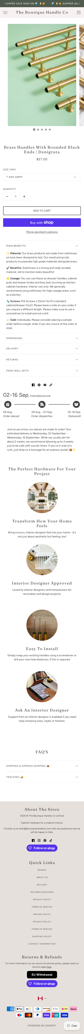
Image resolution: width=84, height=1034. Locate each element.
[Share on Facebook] (33, 384)
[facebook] (33, 840)
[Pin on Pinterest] (39, 384)
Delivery (42, 884)
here (48, 967)
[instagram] (39, 840)
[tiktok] (51, 840)
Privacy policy (42, 921)
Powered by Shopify (42, 1025)
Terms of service (42, 929)
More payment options (42, 232)
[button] (51, 384)
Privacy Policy (42, 899)
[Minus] (7, 196)
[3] (46, 129)
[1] (38, 129)
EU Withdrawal (42, 974)
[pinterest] (45, 840)
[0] (34, 129)
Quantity (9, 189)
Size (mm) (9, 169)
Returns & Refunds (42, 892)
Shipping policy (42, 936)
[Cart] (79, 12)
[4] (49, 129)
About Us (42, 877)
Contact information (42, 944)
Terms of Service (42, 907)
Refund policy (42, 914)
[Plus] (24, 196)
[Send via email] (45, 384)
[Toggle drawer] (5, 12)
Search (42, 870)
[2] (42, 129)
